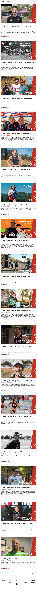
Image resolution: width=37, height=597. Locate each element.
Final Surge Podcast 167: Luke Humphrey (14, 559)
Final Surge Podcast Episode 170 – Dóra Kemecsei (17, 523)
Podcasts (7, 36)
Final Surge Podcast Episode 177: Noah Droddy (16, 311)
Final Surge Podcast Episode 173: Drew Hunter (15, 452)
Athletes (10, 580)
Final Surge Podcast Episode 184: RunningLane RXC (17, 62)
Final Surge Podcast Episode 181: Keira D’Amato (16, 169)
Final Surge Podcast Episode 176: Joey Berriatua (16, 346)
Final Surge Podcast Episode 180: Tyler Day (15, 205)
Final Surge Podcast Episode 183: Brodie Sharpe (16, 98)
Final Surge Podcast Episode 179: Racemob (15, 241)
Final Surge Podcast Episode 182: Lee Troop (15, 134)
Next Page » (33, 573)
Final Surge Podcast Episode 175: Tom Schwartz (16, 381)
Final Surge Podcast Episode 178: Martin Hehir (15, 276)
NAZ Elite (25, 587)
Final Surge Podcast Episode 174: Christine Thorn (17, 416)
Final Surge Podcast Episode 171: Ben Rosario (15, 488)
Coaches (10, 582)
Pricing (25, 580)
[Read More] (22, 33)
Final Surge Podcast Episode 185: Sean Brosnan (16, 26)
